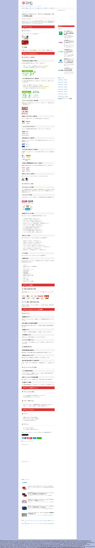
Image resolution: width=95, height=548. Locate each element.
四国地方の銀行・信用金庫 (62, 82)
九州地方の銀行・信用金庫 (62, 79)
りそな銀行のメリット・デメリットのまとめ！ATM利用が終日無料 (69, 69)
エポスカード (24, 23)
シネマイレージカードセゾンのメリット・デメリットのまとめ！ (40, 486)
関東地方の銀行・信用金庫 (62, 91)
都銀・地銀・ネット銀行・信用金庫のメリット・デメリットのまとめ (47, 543)
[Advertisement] (31, 452)
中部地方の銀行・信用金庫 (62, 89)
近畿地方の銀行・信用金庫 (62, 86)
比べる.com (27, 479)
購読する (60, 26)
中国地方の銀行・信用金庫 (62, 84)
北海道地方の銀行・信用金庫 (63, 96)
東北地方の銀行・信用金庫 (62, 93)
